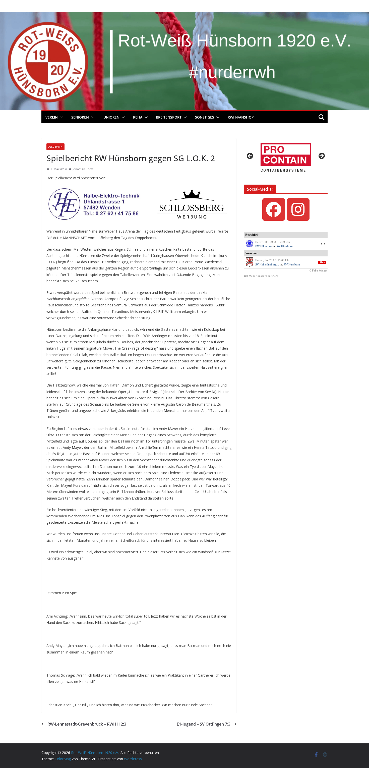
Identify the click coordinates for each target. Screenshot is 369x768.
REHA (137, 117)
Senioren (80, 117)
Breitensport (168, 117)
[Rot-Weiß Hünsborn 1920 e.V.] (184, 15)
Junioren (110, 117)
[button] (60, 117)
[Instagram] (298, 209)
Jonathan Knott (83, 169)
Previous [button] (250, 156)
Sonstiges (204, 117)
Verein (51, 117)
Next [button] (321, 156)
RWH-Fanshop (241, 117)
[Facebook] (273, 209)
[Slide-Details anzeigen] (286, 157)
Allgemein (55, 146)
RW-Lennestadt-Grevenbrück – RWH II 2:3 (86, 724)
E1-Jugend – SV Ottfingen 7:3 (203, 724)
